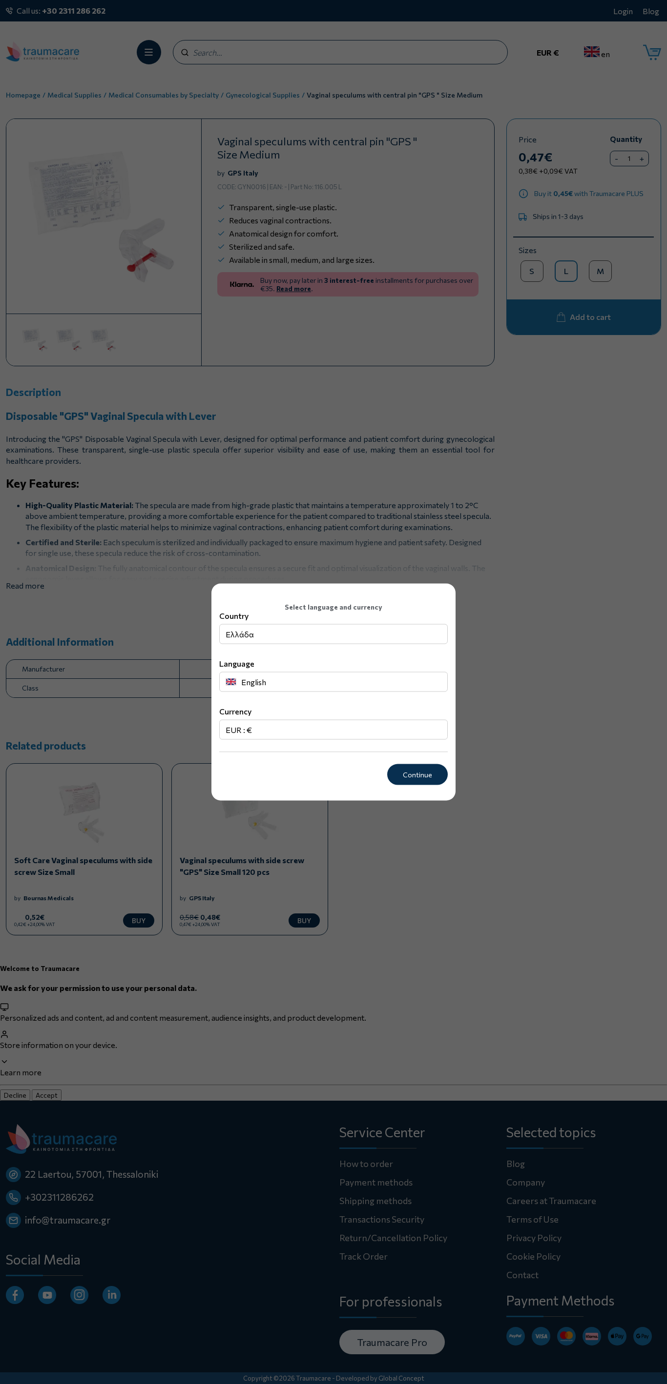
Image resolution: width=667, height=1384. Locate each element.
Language (236, 663)
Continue (417, 775)
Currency (235, 711)
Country (234, 615)
